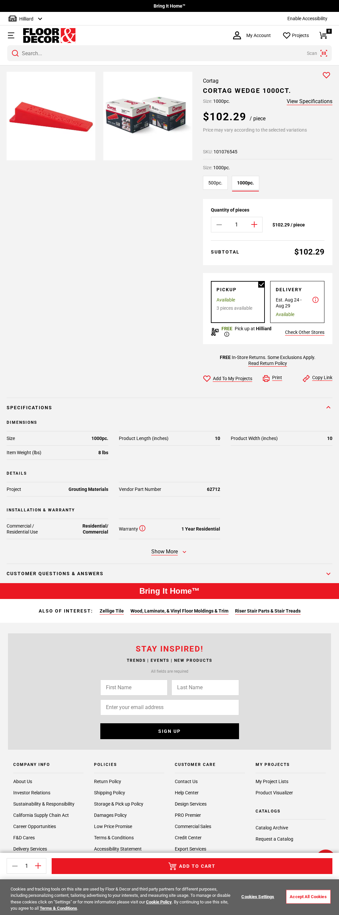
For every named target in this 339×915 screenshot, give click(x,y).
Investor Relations (31, 792)
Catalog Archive (272, 827)
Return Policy (107, 781)
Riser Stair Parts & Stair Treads (268, 611)
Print (277, 377)
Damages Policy (110, 815)
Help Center (187, 792)
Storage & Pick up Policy (118, 804)
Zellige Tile (112, 611)
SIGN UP (169, 731)
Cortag (210, 81)
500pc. (215, 182)
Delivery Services (30, 849)
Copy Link (322, 377)
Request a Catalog (274, 839)
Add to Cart (197, 866)
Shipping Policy (109, 792)
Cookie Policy (159, 901)
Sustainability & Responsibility (43, 804)
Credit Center (188, 837)
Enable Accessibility (307, 18)
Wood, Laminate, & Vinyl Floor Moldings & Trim (179, 611)
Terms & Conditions (114, 837)
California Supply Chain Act (41, 815)
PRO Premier (188, 815)
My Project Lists (272, 781)
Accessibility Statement (118, 849)
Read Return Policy (267, 363)
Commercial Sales (193, 826)
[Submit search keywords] (15, 53)
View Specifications (309, 101)
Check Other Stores (304, 332)
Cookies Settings (257, 896)
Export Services (190, 849)
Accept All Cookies (308, 896)
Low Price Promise (113, 826)
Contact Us (186, 781)
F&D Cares (24, 837)
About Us (22, 781)
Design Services (191, 804)
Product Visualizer (274, 792)
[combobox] (169, 53)
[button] (10, 35)
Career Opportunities (34, 826)
